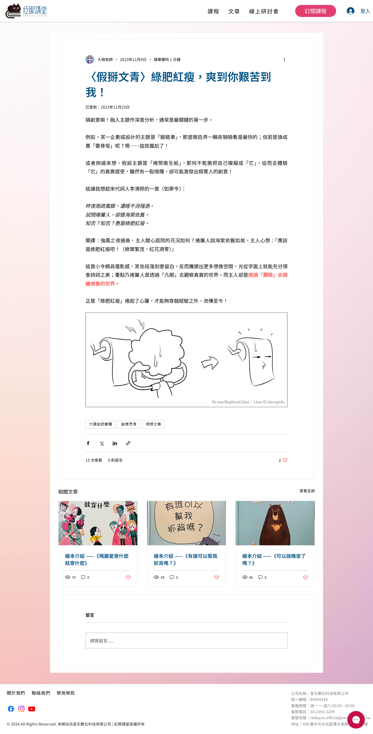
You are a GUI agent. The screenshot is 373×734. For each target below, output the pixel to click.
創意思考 (129, 424)
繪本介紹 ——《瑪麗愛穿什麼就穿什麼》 (97, 559)
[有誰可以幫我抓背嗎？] (186, 523)
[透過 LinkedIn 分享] (114, 443)
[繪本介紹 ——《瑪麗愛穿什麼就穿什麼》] (97, 523)
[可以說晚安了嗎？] (275, 523)
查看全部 (307, 490)
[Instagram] (21, 709)
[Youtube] (32, 709)
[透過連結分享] (128, 443)
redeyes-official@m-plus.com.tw (340, 717)
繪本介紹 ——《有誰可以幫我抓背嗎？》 (185, 559)
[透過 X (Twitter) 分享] (101, 443)
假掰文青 (153, 424)
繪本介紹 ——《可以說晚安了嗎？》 (274, 559)
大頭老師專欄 (100, 424)
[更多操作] (284, 59)
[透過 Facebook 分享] (88, 443)
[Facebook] (11, 709)
